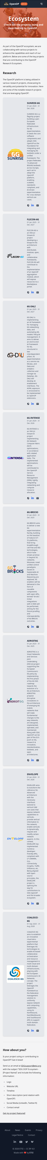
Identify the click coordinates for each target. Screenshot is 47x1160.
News (17, 1130)
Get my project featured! (14, 1113)
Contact (31, 1135)
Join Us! (24, 4)
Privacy (39, 1130)
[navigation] (41, 3)
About (7, 1130)
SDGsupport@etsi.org (31, 1065)
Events (28, 1130)
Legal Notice (17, 1135)
